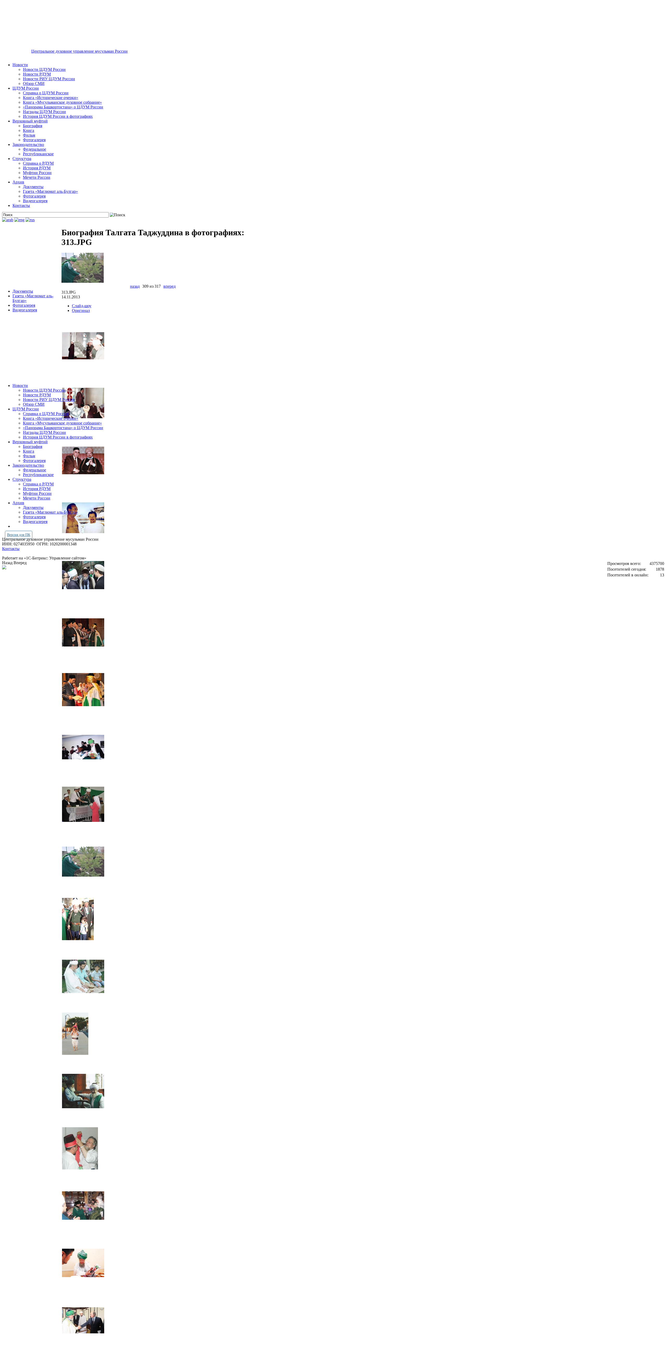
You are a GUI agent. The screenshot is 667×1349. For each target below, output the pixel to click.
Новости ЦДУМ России (44, 69)
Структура (22, 158)
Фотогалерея (34, 140)
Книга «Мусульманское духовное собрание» (62, 102)
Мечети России (36, 177)
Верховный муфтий (30, 121)
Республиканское (38, 154)
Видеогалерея (35, 201)
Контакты (21, 205)
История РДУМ (37, 168)
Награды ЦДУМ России (44, 111)
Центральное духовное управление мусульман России (79, 51)
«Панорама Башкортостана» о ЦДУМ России (63, 107)
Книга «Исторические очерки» (50, 97)
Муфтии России (37, 172)
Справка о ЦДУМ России (46, 93)
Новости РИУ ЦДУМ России (49, 79)
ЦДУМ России (26, 88)
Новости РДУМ (37, 74)
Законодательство (28, 144)
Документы (33, 186)
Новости (20, 65)
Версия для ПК (18, 535)
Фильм (29, 135)
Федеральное (34, 149)
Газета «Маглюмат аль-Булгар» (50, 191)
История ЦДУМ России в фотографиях (58, 116)
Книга (28, 130)
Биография (32, 126)
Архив (18, 182)
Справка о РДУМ (38, 163)
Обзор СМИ (34, 83)
